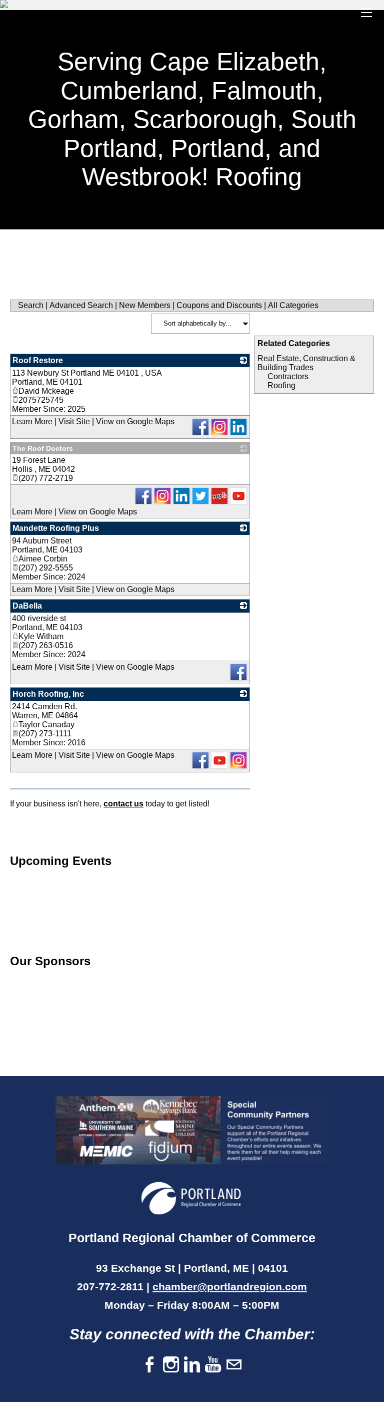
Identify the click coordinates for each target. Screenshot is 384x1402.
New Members (144, 305)
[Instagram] (171, 1365)
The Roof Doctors (42, 448)
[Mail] (234, 1365)
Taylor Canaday (46, 724)
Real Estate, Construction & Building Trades (307, 363)
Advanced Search (81, 305)
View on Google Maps (135, 421)
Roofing (282, 385)
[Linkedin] (192, 1365)
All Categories (293, 305)
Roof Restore (37, 360)
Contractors (288, 376)
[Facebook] (150, 1365)
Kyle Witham (41, 636)
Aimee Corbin (43, 558)
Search (31, 305)
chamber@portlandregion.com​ (229, 1286)
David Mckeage (46, 391)
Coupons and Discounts (219, 305)
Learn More (32, 421)
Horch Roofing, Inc (48, 694)
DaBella (27, 606)
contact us (124, 803)
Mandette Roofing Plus (55, 528)
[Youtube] (213, 1365)
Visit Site (74, 421)
